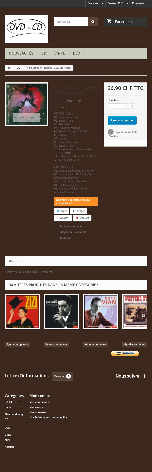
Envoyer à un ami (71, 226)
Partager (79, 211)
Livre (8, 407)
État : (57, 107)
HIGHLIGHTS (13, 402)
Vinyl (59, 53)
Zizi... (8, 334)
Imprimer (65, 237)
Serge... (49, 334)
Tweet (63, 211)
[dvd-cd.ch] (26, 29)
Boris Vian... (90, 334)
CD (43, 53)
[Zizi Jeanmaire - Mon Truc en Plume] (22, 311)
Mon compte (40, 395)
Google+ (64, 217)
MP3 (7, 439)
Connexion (138, 3)
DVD (76, 53)
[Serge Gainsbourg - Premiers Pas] (61, 311)
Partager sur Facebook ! (72, 232)
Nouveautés (21, 53)
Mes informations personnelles (48, 417)
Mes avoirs (36, 407)
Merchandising (14, 414)
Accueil (9, 446)
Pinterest (83, 217)
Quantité (113, 100)
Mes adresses (37, 412)
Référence (60, 101)
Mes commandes (39, 402)
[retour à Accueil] (9, 67)
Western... (129, 334)
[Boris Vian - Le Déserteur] (100, 311)
